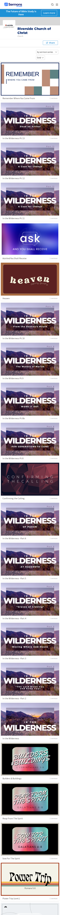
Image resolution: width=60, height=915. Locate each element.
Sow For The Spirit (11, 858)
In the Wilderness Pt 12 (14, 178)
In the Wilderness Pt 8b (14, 418)
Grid (39, 57)
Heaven (6, 298)
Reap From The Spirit (13, 818)
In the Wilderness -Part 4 (14, 618)
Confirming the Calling (14, 498)
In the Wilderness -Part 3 (14, 658)
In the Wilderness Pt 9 (13, 378)
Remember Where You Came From (19, 98)
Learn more (49, 12)
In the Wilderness (11, 738)
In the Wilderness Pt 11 (14, 218)
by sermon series (45, 52)
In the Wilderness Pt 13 (14, 138)
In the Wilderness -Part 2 (14, 698)
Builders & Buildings (12, 778)
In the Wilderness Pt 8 (13, 458)
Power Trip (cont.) (11, 898)
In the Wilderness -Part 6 (14, 538)
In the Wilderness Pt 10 (14, 338)
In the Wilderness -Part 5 (14, 578)
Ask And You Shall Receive (15, 258)
